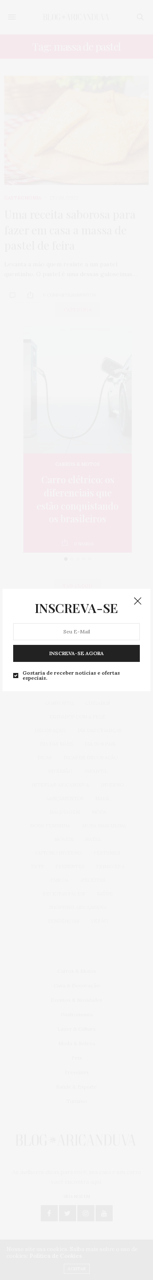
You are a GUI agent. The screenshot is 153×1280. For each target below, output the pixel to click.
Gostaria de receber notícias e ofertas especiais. (71, 675)
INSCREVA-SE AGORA (76, 653)
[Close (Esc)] (137, 601)
